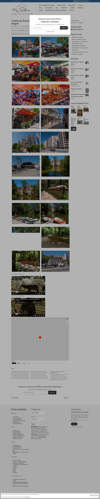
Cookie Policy (26, 496)
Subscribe (64, 27)
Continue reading (50, 31)
